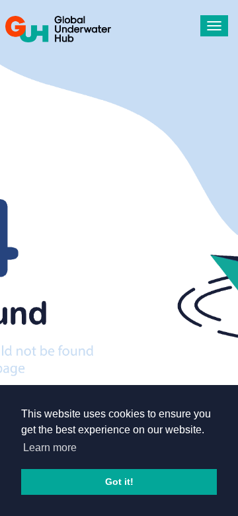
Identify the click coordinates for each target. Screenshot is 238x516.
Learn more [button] (50, 447)
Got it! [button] (119, 481)
